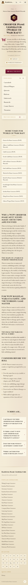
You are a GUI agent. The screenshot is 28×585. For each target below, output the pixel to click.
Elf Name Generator (7, 527)
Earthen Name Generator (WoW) (11, 191)
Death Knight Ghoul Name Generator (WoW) (12, 186)
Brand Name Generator (8, 536)
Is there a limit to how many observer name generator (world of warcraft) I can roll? (11, 435)
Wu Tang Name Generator (8, 522)
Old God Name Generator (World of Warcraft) (12, 162)
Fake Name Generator (7, 503)
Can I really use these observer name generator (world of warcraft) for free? (13, 422)
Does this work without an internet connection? (13, 445)
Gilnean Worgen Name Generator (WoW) (13, 201)
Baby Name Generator (7, 505)
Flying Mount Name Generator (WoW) (13, 196)
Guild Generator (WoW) (9, 152)
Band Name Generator (7, 525)
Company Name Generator (9, 508)
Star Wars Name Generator (8, 533)
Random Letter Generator (8, 516)
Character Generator (7, 500)
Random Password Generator (9, 491)
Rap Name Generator (7, 494)
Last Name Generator (7, 497)
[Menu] (25, 2)
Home (12, 9)
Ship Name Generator (7, 519)
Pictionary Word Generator (8, 547)
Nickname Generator (7, 514)
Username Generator (7, 489)
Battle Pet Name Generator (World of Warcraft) (12, 179)
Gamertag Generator (7, 511)
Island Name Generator (8, 541)
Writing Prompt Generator (8, 483)
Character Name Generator (9, 538)
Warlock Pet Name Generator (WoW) (12, 173)
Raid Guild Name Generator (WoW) (12, 168)
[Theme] (16, 2)
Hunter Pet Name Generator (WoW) (12, 140)
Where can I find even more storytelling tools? (13, 453)
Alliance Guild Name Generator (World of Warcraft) (13, 146)
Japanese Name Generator (8, 530)
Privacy (3, 575)
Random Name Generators (14, 472)
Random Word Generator (8, 486)
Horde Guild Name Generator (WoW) (12, 156)
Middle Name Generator (8, 544)
